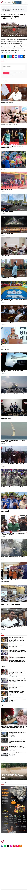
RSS (16, 884)
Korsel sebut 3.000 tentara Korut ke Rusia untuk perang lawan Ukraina (13, 417)
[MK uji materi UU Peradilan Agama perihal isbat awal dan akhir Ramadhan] (4, 734)
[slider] (6, 35)
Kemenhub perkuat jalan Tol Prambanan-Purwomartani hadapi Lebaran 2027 (17, 699)
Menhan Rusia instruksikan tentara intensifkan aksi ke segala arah (13, 441)
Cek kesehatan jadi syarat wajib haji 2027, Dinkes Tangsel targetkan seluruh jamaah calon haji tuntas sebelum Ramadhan (14, 728)
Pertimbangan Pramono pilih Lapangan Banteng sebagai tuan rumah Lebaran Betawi (17, 748)
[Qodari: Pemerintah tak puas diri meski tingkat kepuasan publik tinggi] (14, 92)
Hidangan (17, 854)
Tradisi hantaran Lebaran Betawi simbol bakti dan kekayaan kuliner (13, 189)
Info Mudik (17, 856)
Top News (4, 705)
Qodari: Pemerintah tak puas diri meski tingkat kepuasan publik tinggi (13, 101)
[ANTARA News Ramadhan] (8, 841)
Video (11, 8)
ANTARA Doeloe (5, 878)
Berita (16, 849)
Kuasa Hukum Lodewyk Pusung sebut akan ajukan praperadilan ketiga (12, 627)
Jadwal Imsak (18, 865)
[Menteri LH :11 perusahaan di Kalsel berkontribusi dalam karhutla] (14, 500)
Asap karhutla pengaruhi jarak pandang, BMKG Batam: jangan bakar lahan (13, 557)
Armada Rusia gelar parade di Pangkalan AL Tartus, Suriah (12, 394)
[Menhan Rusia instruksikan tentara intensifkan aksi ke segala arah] (14, 430)
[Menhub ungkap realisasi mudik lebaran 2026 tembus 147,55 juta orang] (4, 740)
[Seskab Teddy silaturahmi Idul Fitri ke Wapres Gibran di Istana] (14, 246)
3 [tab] (14, 781)
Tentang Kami (18, 880)
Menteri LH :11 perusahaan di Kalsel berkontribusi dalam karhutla (14, 510)
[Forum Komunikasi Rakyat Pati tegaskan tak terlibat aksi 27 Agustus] (14, 524)
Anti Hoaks (3, 871)
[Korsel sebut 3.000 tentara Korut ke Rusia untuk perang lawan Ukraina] (14, 407)
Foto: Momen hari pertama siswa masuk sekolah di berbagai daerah (14, 300)
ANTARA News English (20, 869)
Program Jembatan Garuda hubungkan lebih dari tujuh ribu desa (12, 775)
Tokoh (16, 859)
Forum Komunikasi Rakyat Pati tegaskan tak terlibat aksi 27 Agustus (13, 534)
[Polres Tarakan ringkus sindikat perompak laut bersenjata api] (14, 570)
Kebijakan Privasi (19, 875)
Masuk (16, 871)
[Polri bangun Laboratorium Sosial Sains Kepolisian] (14, 335)
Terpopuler (4, 633)
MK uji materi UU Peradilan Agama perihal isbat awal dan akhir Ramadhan (17, 734)
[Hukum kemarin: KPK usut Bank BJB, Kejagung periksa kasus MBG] (4, 652)
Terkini (3, 666)
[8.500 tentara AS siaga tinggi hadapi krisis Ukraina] (14, 477)
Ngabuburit (18, 852)
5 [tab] (18, 781)
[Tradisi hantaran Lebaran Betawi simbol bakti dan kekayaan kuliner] (14, 180)
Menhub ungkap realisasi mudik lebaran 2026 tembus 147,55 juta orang (17, 741)
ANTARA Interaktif (5, 873)
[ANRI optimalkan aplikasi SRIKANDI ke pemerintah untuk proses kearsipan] (14, 593)
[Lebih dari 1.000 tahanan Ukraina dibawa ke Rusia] (14, 454)
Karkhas (3, 869)
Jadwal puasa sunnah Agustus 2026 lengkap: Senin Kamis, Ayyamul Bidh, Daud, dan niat (16, 639)
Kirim (6, 72)
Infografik (11, 643)
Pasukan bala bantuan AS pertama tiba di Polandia (12, 371)
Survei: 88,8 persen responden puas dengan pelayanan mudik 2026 (12, 233)
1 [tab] (10, 781)
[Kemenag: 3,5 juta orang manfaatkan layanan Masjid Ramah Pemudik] (14, 202)
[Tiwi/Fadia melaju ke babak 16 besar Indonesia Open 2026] (14, 136)
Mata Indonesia (5, 875)
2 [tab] (12, 781)
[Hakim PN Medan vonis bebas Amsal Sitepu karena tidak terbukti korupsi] (14, 268)
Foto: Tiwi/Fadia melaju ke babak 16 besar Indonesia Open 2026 (12, 147)
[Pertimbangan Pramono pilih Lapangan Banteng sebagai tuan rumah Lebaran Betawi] (4, 748)
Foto (10, 656)
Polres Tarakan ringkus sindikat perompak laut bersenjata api (13, 580)
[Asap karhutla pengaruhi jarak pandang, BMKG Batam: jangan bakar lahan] (14, 547)
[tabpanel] (14, 771)
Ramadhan (6, 8)
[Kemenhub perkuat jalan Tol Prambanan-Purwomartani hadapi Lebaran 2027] (4, 699)
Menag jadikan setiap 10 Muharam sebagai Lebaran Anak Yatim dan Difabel (12, 123)
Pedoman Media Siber (20, 882)
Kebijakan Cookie (19, 878)
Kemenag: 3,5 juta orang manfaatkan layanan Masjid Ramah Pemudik (13, 211)
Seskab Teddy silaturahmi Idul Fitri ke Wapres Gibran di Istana (13, 255)
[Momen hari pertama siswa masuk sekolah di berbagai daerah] (14, 290)
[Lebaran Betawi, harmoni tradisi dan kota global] (13, 159)
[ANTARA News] (6, 2)
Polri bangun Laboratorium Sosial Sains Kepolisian (11, 344)
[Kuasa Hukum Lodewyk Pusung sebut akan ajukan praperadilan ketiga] (14, 617)
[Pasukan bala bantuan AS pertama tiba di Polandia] (14, 361)
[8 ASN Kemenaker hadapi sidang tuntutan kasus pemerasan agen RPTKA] (14, 313)
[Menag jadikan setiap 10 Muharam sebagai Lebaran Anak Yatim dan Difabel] (14, 114)
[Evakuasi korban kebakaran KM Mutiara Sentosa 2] (4, 646)
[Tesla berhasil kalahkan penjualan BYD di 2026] (4, 754)
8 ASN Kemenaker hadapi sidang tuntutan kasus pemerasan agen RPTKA (14, 322)
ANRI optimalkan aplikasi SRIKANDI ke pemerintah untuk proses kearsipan (11, 603)
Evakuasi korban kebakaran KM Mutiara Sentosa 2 (12, 829)
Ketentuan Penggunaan (21, 873)
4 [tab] (16, 781)
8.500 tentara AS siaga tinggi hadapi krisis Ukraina (12, 487)
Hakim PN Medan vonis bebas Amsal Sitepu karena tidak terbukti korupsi (12, 276)
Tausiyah (17, 861)
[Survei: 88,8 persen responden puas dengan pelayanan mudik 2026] (14, 224)
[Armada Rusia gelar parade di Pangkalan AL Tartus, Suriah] (14, 384)
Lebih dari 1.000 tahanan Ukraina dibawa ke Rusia (12, 464)
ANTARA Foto (18, 887)
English (17, 863)
